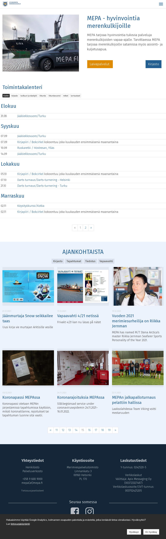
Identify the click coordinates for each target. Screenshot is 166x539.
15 (82, 430)
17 (96, 430)
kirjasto (15, 95)
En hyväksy (151, 531)
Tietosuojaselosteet (32, 490)
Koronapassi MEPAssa (21, 397)
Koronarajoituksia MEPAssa (80, 397)
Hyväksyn (134, 531)
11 (56, 430)
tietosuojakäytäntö (20, 523)
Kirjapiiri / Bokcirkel (30, 142)
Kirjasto (153, 64)
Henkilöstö (32, 467)
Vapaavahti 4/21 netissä (78, 316)
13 (69, 430)
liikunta (43, 95)
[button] (161, 4)
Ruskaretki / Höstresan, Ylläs (35, 148)
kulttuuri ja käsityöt (29, 95)
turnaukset (75, 95)
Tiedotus (90, 261)
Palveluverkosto (33, 471)
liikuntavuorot (54, 95)
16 (89, 430)
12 (63, 430)
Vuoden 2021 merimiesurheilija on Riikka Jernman (136, 321)
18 (102, 430)
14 (76, 430)
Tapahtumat (73, 261)
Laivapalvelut (100, 64)
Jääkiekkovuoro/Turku (31, 116)
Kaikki (6, 95)
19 (109, 430)
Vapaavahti (106, 261)
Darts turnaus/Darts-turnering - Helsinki (43, 180)
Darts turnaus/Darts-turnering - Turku (42, 186)
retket (65, 95)
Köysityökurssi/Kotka (30, 206)
